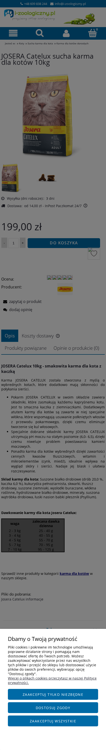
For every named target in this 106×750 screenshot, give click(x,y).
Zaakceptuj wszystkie (53, 721)
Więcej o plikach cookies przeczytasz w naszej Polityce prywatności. (52, 680)
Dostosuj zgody (53, 707)
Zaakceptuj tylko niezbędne (53, 694)
